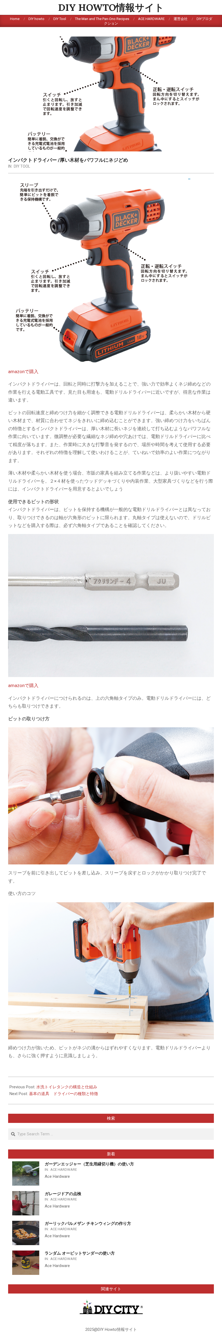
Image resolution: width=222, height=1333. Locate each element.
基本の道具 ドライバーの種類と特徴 (63, 1093)
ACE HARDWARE (63, 1170)
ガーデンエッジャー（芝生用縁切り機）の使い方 (89, 1164)
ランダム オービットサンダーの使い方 (80, 1253)
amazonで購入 (23, 371)
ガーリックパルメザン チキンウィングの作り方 (88, 1223)
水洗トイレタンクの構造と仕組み (66, 1087)
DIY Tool (22, 166)
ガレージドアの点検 (63, 1193)
